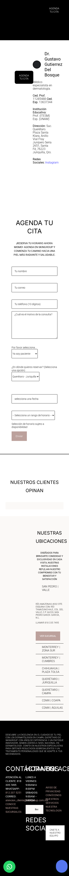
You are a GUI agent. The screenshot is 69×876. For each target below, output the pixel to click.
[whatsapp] (34, 839)
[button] (49, 588)
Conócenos (53, 795)
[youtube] (42, 833)
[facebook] (26, 833)
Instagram (52, 162)
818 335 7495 (52, 622)
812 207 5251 (14, 792)
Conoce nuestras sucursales (13, 808)
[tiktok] (37, 833)
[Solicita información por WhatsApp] (9, 867)
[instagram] (32, 833)
